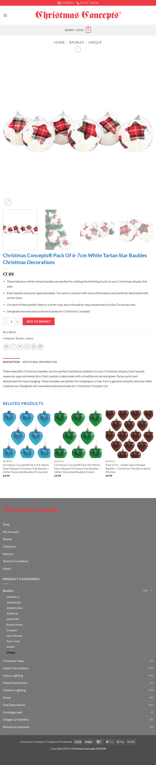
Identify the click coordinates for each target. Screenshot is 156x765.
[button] (5, 15)
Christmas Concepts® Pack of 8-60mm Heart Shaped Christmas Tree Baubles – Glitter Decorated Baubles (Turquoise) (26, 468)
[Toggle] (151, 590)
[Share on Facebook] (13, 347)
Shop (6, 524)
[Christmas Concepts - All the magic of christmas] (78, 15)
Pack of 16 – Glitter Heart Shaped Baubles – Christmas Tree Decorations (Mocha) (128, 468)
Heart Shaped (14, 635)
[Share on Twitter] (20, 347)
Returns (8, 554)
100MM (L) (12, 597)
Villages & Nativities (16, 719)
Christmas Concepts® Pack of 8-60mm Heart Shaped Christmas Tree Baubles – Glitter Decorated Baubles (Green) (77, 468)
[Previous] (10, 131)
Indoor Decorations (16, 668)
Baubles (76, 42)
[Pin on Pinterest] (34, 347)
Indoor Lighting (13, 675)
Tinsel (7, 697)
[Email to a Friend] (27, 347)
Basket (7, 539)
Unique (95, 42)
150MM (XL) (13, 602)
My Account (11, 531)
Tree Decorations (14, 705)
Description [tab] (11, 361)
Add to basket (38, 321)
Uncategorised (12, 712)
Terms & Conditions (16, 561)
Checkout (9, 546)
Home (59, 42)
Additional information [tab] (39, 361)
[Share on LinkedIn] (40, 347)
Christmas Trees (13, 661)
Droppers (12, 630)
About (7, 568)
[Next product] (78, 49)
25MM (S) (12, 613)
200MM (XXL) (14, 608)
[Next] (145, 131)
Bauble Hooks (14, 624)
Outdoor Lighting (14, 690)
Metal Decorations (15, 682)
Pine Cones (13, 641)
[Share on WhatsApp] (6, 347)
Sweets (10, 646)
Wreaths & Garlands (16, 727)
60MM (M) (12, 619)
